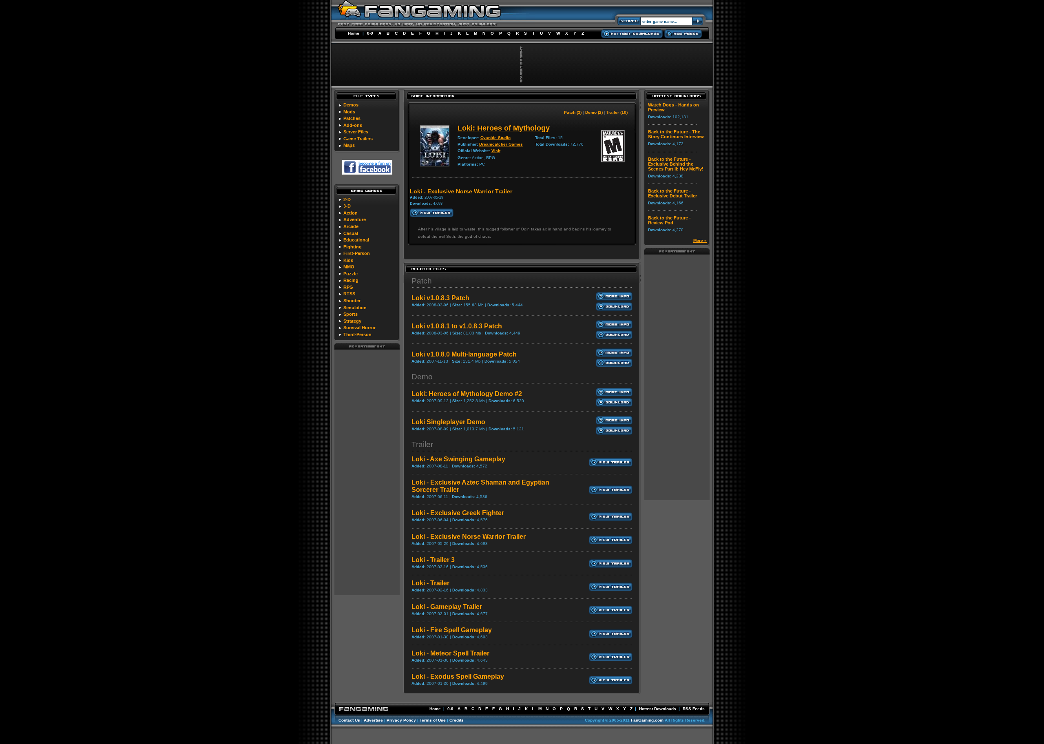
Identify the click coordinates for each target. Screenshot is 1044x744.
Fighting (352, 246)
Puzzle (350, 273)
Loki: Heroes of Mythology (504, 128)
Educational (356, 239)
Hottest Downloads (657, 708)
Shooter (352, 300)
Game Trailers (358, 138)
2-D (347, 199)
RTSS (349, 293)
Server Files (355, 131)
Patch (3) (573, 112)
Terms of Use (433, 720)
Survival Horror (359, 327)
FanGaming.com (647, 720)
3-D (347, 206)
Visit (495, 150)
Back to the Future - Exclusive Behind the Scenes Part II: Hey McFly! (675, 164)
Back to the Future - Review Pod (669, 220)
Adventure (354, 219)
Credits (456, 720)
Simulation (355, 307)
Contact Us (349, 720)
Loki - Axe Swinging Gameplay (458, 459)
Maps (349, 145)
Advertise (373, 720)
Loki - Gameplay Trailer (446, 606)
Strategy (352, 321)
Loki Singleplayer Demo (448, 421)
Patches (352, 118)
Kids (348, 260)
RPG (348, 287)
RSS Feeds (694, 708)
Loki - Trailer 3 (433, 559)
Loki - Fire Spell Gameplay (451, 630)
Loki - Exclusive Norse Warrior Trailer (468, 536)
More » (700, 240)
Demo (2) (594, 112)
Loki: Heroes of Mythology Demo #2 (466, 393)
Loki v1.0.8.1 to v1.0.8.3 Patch (456, 326)
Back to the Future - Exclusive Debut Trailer (672, 193)
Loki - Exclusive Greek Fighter (457, 512)
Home (353, 33)
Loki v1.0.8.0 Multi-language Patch (464, 354)
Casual (350, 233)
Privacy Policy (401, 720)
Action (350, 212)
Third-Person (357, 334)
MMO (348, 266)
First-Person (356, 253)
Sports (350, 314)
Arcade (350, 226)
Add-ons (352, 125)
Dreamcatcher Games (501, 144)
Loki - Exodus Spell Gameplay (457, 676)
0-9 (370, 33)
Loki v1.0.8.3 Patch (440, 297)
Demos (350, 104)
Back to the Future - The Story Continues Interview (676, 134)
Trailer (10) (617, 112)
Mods (349, 111)
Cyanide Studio (495, 137)
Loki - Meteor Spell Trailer (450, 653)
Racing (350, 280)
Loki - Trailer (430, 583)
